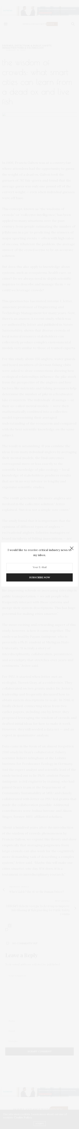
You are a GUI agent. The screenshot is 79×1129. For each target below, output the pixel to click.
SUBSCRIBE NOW (39, 577)
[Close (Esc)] (72, 548)
